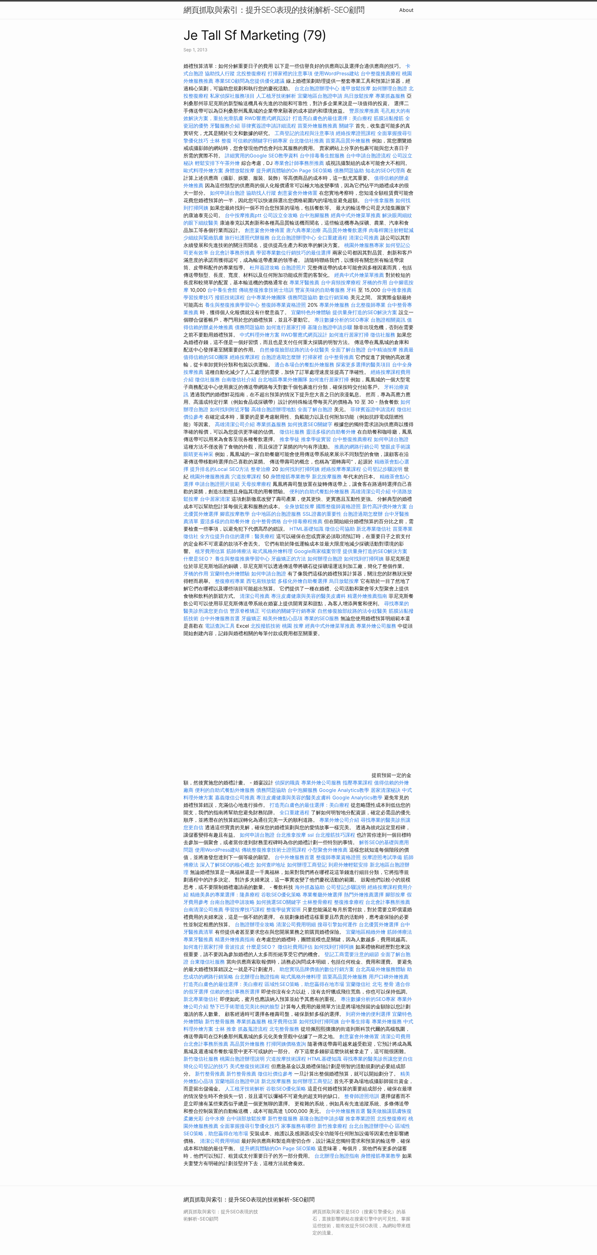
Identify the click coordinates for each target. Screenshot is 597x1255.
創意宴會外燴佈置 (297, 193)
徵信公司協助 (340, 529)
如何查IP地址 (270, 865)
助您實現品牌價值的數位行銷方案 (317, 969)
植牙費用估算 (210, 551)
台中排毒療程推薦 (303, 521)
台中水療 (215, 1118)
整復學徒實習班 (284, 909)
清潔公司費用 (395, 1036)
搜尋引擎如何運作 (337, 924)
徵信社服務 (382, 335)
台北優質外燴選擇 (379, 924)
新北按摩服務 (327, 476)
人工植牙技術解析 (276, 96)
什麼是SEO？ (198, 558)
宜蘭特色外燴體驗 (311, 312)
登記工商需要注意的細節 (351, 954)
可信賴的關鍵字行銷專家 (260, 140)
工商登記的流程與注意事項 (304, 133)
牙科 (351, 290)
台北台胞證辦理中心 (316, 88)
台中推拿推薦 (397, 290)
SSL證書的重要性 (322, 514)
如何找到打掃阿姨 (300, 469)
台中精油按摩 (383, 349)
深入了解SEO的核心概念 (227, 865)
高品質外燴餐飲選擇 (345, 230)
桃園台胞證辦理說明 (242, 1059)
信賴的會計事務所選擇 (235, 991)
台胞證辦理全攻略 (255, 924)
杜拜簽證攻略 (265, 267)
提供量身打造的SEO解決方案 (364, 312)
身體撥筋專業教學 (291, 476)
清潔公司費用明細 (296, 924)
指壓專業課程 (358, 782)
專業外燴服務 (334, 305)
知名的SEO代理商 (385, 170)
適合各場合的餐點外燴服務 (304, 364)
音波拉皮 (235, 947)
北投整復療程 (251, 73)
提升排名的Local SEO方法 (219, 469)
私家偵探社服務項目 (232, 96)
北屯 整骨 (383, 984)
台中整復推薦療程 (380, 73)
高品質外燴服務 (247, 1044)
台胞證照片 (293, 267)
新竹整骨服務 (220, 1021)
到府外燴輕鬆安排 (348, 865)
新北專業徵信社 (373, 529)
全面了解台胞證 (348, 349)
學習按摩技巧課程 (245, 909)
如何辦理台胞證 (389, 88)
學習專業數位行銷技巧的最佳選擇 (293, 252)
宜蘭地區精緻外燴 (366, 932)
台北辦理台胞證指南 (257, 977)
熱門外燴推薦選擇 (364, 894)
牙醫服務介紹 (225, 126)
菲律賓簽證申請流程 (372, 409)
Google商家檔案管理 (317, 551)
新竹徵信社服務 (200, 1059)
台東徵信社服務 (207, 962)
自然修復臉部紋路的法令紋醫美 (294, 349)
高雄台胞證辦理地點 (273, 409)
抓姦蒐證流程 (253, 1029)
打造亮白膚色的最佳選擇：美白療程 (332, 118)
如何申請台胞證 (227, 193)
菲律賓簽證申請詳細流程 (268, 126)
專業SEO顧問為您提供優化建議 (250, 81)
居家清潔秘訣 (385, 790)
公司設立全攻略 (280, 215)
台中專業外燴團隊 (267, 297)
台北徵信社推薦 (306, 140)
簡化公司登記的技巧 (205, 1066)
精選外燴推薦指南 (367, 596)
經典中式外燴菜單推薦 (356, 215)
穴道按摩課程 (246, 476)
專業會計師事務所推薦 (299, 163)
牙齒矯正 (251, 618)
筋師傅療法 (238, 551)
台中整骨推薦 (339, 357)
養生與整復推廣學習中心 (233, 305)
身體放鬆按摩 (240, 170)
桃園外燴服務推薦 (210, 476)
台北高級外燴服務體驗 (381, 969)
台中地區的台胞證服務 (276, 514)
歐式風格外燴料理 (273, 551)
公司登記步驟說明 (382, 469)
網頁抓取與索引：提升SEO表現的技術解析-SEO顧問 (273, 10)
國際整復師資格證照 (339, 506)
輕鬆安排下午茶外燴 (217, 163)
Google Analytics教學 (344, 790)
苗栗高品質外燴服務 (349, 140)
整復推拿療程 (349, 902)
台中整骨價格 (267, 521)
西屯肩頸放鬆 (262, 581)
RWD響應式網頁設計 (268, 118)
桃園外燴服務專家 (364, 245)
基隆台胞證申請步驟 (330, 327)
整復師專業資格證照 (284, 305)
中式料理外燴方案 (260, 335)
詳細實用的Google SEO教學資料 (261, 155)
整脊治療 (261, 469)
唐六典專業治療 (303, 230)
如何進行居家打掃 (286, 327)
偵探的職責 (287, 782)
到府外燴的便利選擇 (369, 1014)
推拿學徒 (289, 439)
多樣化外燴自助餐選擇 (303, 581)
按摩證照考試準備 (383, 857)
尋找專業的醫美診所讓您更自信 (378, 1059)
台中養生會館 (222, 290)
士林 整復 (220, 140)
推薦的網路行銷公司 (356, 447)
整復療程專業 (230, 581)
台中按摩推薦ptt (243, 215)
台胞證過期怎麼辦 (281, 357)
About (406, 10)
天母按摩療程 (256, 484)
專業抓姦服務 (390, 96)
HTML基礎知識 (306, 529)
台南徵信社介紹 (238, 379)
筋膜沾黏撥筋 (389, 118)
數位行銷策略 (334, 297)
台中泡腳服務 (315, 215)
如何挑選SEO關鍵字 (310, 424)
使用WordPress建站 (336, 73)
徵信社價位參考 (275, 1074)
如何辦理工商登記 (307, 865)
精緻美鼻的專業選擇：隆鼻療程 (225, 894)
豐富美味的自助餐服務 (320, 290)
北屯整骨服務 (285, 1029)
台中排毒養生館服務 (323, 155)
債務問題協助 (349, 170)
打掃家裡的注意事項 (290, 73)
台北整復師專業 (368, 305)
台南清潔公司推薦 (203, 909)
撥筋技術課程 (230, 297)
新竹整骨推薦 (210, 1074)
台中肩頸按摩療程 (341, 282)
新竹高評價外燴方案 (384, 506)
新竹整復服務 (283, 1118)
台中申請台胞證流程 (368, 155)
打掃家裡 (312, 357)
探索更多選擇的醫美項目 (363, 364)
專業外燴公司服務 (377, 626)
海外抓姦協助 (310, 887)
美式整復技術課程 (250, 1066)
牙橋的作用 (374, 282)
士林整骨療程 (317, 902)
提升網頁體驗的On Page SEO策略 (294, 170)
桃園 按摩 (292, 626)
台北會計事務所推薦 (232, 252)
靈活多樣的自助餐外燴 (331, 432)
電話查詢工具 (220, 626)
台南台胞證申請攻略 (232, 902)
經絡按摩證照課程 (356, 133)
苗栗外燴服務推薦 (317, 126)
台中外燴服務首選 (220, 618)
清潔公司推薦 (364, 238)
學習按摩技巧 (199, 297)
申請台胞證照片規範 (217, 484)
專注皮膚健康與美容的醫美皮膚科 (308, 596)
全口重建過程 (332, 238)
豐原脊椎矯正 (245, 611)
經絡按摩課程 (245, 357)
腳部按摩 (396, 894)
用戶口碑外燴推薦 (389, 977)
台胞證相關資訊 (388, 320)
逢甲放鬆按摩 (356, 88)
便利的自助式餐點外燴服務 (319, 491)
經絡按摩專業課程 (342, 469)
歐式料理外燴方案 (204, 170)
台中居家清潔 (215, 499)
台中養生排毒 (356, 1021)
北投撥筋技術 (265, 626)
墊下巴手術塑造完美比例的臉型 (245, 1006)
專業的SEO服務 (321, 618)
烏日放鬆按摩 (359, 96)
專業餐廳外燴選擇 (323, 894)
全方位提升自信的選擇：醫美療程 (237, 536)
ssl (311, 835)
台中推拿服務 (379, 200)
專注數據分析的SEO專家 (341, 320)
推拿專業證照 (361, 1118)
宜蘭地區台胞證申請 (320, 96)
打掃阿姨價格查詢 (286, 1044)
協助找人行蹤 (220, 73)
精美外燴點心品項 (283, 618)
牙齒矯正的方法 (288, 558)
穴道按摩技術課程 (287, 1059)
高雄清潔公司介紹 (235, 424)
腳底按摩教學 (235, 514)
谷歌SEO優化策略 (281, 894)
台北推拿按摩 (291, 835)
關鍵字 (346, 126)
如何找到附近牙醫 (230, 409)
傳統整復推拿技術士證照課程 (275, 850)
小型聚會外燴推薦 (328, 850)
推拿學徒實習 (316, 439)
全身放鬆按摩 (300, 506)
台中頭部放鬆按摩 (247, 1118)
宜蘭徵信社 (358, 984)
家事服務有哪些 (298, 1126)
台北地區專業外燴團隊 (283, 379)
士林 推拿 (225, 1029)
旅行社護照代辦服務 (247, 238)
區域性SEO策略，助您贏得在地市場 (304, 984)
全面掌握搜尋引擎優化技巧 (250, 1126)
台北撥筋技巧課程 (336, 835)
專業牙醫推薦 (304, 282)
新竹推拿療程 (332, 1126)
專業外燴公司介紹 (339, 820)
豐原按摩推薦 (364, 111)
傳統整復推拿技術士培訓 (267, 290)
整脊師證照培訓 (362, 1096)
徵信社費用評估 (295, 947)
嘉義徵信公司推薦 (235, 797)
